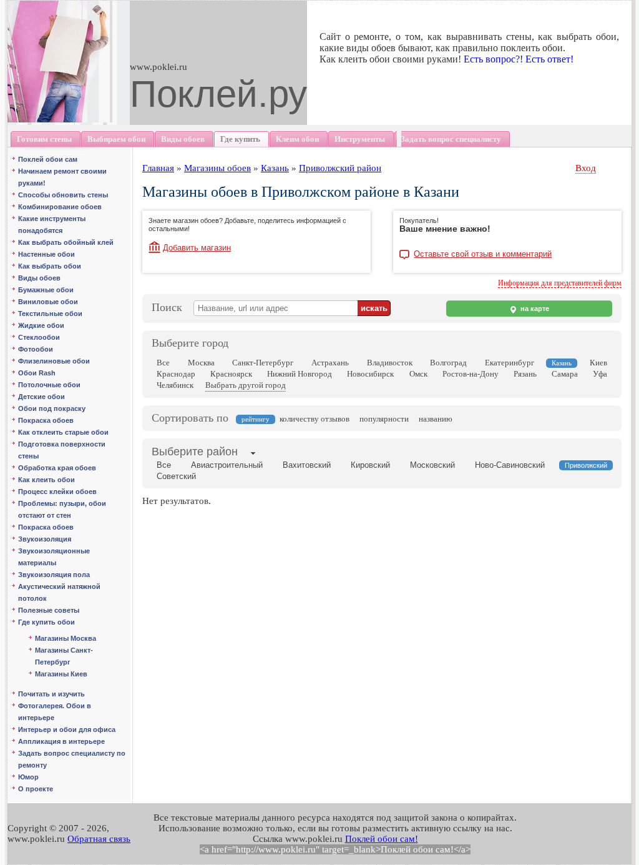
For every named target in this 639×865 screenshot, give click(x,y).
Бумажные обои (46, 290)
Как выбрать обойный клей (66, 242)
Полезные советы (48, 610)
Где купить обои (46, 622)
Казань (275, 168)
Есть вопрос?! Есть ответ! (518, 59)
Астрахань (330, 362)
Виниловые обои (48, 301)
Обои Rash (37, 373)
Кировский (370, 465)
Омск (418, 373)
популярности (384, 418)
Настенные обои (46, 254)
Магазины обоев (217, 168)
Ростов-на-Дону (470, 373)
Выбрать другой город (245, 385)
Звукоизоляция (44, 539)
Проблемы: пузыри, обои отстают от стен (62, 509)
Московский (432, 465)
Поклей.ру (218, 94)
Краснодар (176, 373)
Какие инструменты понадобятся (51, 224)
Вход (585, 168)
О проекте (35, 789)
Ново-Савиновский (510, 465)
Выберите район (195, 451)
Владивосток (389, 362)
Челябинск (175, 385)
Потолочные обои (49, 384)
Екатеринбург (509, 362)
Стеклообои (39, 337)
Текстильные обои (50, 313)
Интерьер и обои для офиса (66, 729)
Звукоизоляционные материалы (54, 556)
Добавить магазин (197, 247)
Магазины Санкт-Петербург (64, 656)
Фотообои (35, 349)
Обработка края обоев (57, 468)
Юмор (28, 777)
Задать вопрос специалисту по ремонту (71, 759)
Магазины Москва (65, 638)
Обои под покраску (51, 408)
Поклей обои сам (47, 159)
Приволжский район (340, 168)
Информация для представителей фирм (560, 283)
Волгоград (448, 362)
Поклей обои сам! (381, 839)
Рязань (525, 373)
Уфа (600, 373)
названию (435, 418)
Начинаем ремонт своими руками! (62, 177)
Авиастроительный (227, 465)
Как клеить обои (46, 479)
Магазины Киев (61, 674)
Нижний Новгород (299, 373)
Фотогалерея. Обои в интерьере (54, 711)
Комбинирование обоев (60, 206)
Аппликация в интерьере (61, 741)
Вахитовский (307, 465)
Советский (176, 476)
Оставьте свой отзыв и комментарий (483, 254)
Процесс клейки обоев (57, 491)
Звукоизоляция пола (54, 574)
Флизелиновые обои (54, 361)
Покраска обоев (46, 420)
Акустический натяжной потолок (59, 592)
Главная (158, 168)
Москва (201, 362)
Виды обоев (39, 278)
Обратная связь (98, 839)
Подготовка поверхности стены (61, 450)
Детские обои (41, 396)
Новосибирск (370, 373)
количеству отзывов (314, 418)
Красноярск (231, 373)
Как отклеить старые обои (63, 432)
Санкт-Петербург (262, 362)
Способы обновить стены (63, 195)
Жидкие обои (41, 325)
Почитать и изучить (51, 694)
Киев (598, 362)
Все (163, 362)
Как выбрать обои (49, 266)
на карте (534, 308)
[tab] (195, 452)
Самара (565, 373)
